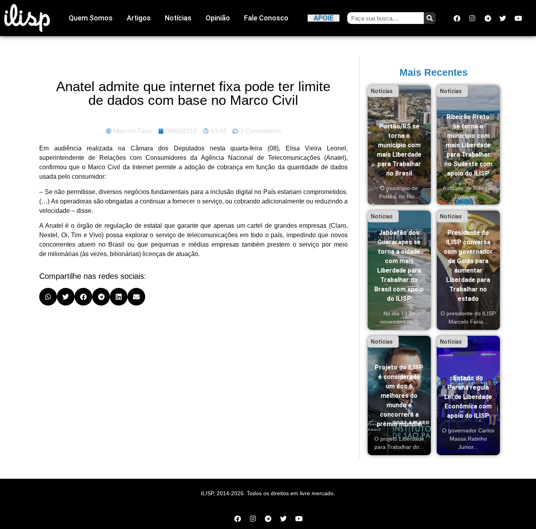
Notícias (178, 18)
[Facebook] (457, 18)
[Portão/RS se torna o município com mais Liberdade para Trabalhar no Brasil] (399, 145)
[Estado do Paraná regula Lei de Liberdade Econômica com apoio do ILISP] (468, 395)
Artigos (139, 18)
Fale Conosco (266, 18)
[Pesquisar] (430, 18)
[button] (48, 297)
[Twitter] (503, 18)
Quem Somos (91, 18)
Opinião (218, 18)
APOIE (324, 18)
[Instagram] (472, 18)
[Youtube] (518, 18)
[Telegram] (487, 18)
